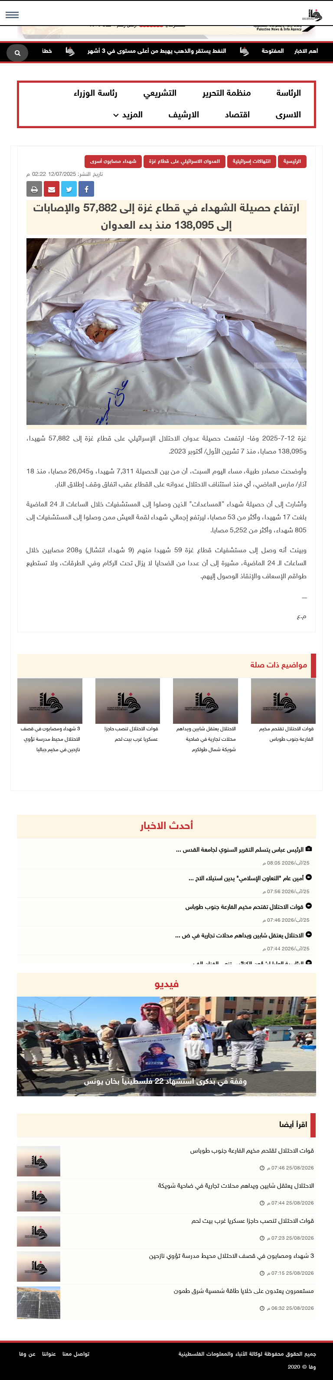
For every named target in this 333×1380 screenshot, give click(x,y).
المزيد (132, 115)
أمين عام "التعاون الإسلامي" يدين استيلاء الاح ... (246, 878)
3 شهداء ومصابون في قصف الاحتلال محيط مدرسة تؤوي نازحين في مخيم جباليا (50, 739)
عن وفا (27, 1354)
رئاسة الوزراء (96, 93)
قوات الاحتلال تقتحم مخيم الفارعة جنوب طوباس (286, 734)
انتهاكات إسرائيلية (252, 162)
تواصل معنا (75, 1354)
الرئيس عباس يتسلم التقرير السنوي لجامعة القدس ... (240, 850)
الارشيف (184, 115)
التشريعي (160, 93)
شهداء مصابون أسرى (113, 162)
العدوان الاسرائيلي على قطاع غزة (184, 162)
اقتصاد (237, 115)
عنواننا (49, 1354)
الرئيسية (292, 162)
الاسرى (288, 115)
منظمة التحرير (226, 93)
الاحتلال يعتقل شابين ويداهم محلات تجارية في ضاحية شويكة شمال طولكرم (206, 739)
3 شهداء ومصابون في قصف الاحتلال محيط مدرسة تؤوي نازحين (231, 1256)
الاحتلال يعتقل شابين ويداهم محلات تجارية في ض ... (239, 935)
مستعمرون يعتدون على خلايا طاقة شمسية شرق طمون (243, 1291)
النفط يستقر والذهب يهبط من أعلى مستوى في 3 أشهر (179, 51)
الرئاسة (289, 93)
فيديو (166, 984)
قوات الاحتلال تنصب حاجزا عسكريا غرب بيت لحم (131, 734)
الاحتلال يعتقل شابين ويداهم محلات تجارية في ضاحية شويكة (236, 1186)
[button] (39, 1034)
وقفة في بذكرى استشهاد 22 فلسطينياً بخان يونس (165, 1082)
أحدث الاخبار (166, 826)
